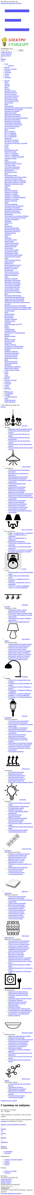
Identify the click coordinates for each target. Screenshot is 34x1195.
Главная (3, 1100)
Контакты (8, 77)
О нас (6, 64)
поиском (3, 1121)
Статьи (7, 76)
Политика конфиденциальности (11, 1193)
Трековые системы (11, 162)
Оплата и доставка (11, 69)
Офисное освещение (11, 278)
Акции (7, 74)
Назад (6, 82)
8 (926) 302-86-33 (6, 54)
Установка (8, 72)
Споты (7, 148)
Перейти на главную (19, 1124)
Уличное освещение (11, 204)
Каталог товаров (11, 1100)
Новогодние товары (11, 361)
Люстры (7, 89)
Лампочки (8, 238)
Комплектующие (10, 339)
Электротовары (10, 314)
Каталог (7, 84)
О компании (8, 1151)
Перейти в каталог (7, 1124)
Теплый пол (8, 226)
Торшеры (7, 189)
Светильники (9, 106)
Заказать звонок (6, 55)
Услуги (7, 1164)
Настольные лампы (11, 175)
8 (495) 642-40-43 (6, 52)
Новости (11, 65)
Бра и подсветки (10, 131)
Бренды (7, 67)
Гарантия (7, 70)
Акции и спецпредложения (13, 1159)
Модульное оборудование (13, 295)
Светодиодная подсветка (13, 260)
